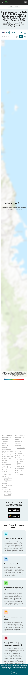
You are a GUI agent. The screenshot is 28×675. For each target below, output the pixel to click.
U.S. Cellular (7, 491)
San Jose (19, 465)
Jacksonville (20, 468)
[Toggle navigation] (2, 2)
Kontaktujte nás (16, 629)
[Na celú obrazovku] (25, 32)
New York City (21, 448)
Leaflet (4, 372)
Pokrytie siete (17, 36)
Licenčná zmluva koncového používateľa (16, 669)
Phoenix (19, 457)
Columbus (20, 474)
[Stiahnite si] (14, 510)
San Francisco (21, 470)
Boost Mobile (7, 495)
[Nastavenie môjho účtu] (25, 2)
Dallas (19, 463)
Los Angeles (20, 450)
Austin (19, 472)
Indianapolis (20, 466)
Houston (19, 453)
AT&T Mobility (8, 480)
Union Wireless (8, 478)
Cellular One (7, 489)
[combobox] (5, 32)
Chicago (19, 451)
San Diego (20, 461)
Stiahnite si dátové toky (21, 36)
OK (14, 672)
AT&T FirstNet (8, 493)
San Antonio (20, 459)
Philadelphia (20, 455)
